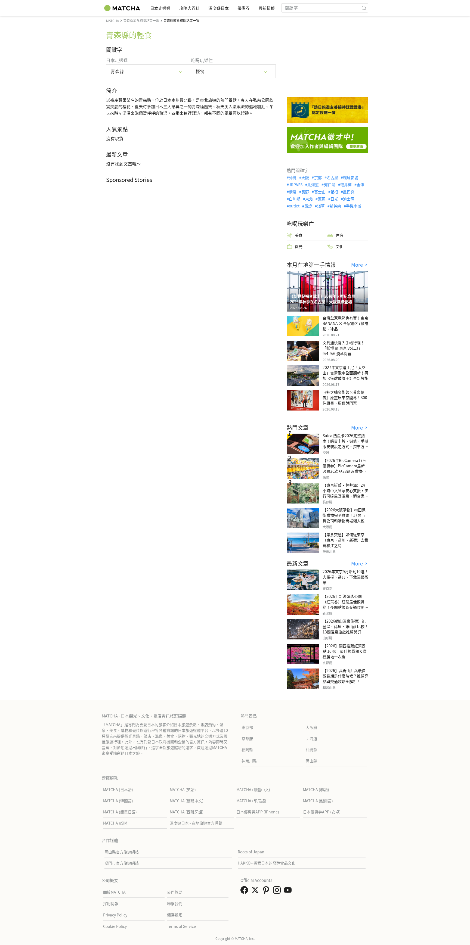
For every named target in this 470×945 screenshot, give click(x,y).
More (357, 265)
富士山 (319, 192)
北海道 (313, 184)
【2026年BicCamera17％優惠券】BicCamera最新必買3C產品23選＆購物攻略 (344, 468)
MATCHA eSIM (115, 823)
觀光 (298, 246)
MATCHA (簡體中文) (186, 800)
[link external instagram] (278, 891)
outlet (294, 206)
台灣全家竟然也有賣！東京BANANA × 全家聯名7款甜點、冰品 (345, 323)
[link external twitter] (256, 891)
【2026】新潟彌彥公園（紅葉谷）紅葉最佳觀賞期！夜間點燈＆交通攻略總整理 (345, 604)
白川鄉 (294, 199)
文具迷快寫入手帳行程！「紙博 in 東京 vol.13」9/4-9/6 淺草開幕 (343, 348)
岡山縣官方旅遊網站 (121, 851)
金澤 (360, 184)
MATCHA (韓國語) (118, 800)
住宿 (339, 235)
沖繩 (292, 177)
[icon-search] (364, 8)
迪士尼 (348, 199)
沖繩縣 (311, 749)
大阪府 (311, 727)
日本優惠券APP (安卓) (322, 812)
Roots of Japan (251, 851)
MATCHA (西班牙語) (186, 812)
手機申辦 (353, 206)
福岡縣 (247, 749)
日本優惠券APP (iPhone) (257, 812)
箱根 (334, 192)
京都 (317, 177)
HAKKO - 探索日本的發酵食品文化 (266, 863)
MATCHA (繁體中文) (253, 789)
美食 (298, 235)
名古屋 (332, 177)
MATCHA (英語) (183, 789)
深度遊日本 (218, 8)
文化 (339, 246)
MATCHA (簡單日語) (120, 812)
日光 (334, 199)
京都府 (247, 738)
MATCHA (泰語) (316, 789)
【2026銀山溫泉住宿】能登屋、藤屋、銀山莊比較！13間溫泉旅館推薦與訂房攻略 (345, 629)
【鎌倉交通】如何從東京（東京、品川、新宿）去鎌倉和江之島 (345, 540)
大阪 (305, 177)
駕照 (321, 199)
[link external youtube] (289, 891)
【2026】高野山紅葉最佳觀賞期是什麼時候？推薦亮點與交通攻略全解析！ (345, 676)
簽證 (308, 206)
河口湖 (329, 184)
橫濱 (292, 192)
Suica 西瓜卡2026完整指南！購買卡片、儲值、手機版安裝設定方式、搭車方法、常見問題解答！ (345, 444)
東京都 (247, 727)
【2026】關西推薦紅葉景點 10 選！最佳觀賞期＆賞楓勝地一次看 (345, 651)
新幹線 (335, 206)
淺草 (320, 206)
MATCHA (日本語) (118, 789)
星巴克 (348, 192)
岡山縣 (311, 760)
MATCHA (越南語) (318, 800)
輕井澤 (346, 184)
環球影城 (350, 177)
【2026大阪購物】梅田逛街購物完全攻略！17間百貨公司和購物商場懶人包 (344, 515)
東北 (309, 199)
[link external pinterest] (267, 891)
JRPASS (295, 184)
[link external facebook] (245, 891)
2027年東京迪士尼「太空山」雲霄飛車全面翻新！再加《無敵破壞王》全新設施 (345, 373)
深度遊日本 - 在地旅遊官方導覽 (196, 823)
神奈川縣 (249, 760)
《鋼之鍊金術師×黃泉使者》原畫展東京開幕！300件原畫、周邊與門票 (345, 397)
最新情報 (266, 8)
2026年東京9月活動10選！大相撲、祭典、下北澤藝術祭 (345, 577)
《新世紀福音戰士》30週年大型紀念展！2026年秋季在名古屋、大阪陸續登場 (324, 298)
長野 (305, 192)
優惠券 (243, 8)
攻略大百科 (189, 8)
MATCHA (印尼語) (251, 800)
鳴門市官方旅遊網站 (121, 863)
